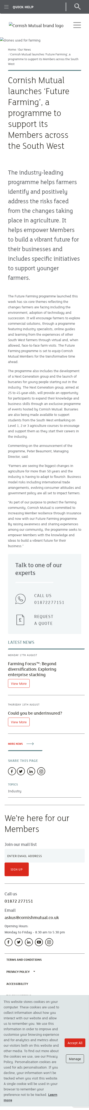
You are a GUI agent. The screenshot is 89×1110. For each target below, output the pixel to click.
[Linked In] (31, 771)
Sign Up (16, 869)
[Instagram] (41, 771)
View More (19, 683)
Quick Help (23, 7)
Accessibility (18, 983)
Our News (24, 49)
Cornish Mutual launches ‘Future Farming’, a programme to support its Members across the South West (43, 59)
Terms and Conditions (25, 959)
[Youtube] (39, 942)
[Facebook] (12, 771)
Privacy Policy (18, 972)
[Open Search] (77, 6)
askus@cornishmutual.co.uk (32, 917)
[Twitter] (21, 771)
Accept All (75, 1042)
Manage (75, 1058)
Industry (14, 791)
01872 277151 (19, 901)
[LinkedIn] (29, 942)
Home (12, 49)
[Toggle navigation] (77, 25)
